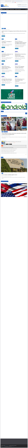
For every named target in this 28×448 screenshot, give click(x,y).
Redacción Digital (7, 29)
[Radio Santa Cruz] (2, 9)
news (2, 173)
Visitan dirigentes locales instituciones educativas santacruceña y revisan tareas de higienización (14, 134)
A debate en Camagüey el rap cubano (7, 42)
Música (4, 28)
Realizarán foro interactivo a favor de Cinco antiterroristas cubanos (20, 55)
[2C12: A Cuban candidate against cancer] (14, 165)
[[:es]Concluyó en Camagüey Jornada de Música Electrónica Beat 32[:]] (14, 20)
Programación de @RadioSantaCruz (22, 6)
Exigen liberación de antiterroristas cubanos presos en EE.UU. (6, 67)
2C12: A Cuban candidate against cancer (9, 174)
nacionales (7, 9)
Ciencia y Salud (12, 9)
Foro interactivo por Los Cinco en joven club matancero (19, 80)
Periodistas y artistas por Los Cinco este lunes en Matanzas (7, 55)
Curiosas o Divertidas (18, 9)
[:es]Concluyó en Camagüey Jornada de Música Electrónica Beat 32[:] (14, 31)
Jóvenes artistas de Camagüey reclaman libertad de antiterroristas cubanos (20, 42)
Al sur (4, 9)
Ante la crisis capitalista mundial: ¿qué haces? (19, 67)
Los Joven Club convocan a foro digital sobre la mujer (7, 79)
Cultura (2, 28)
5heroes (2, 51)
